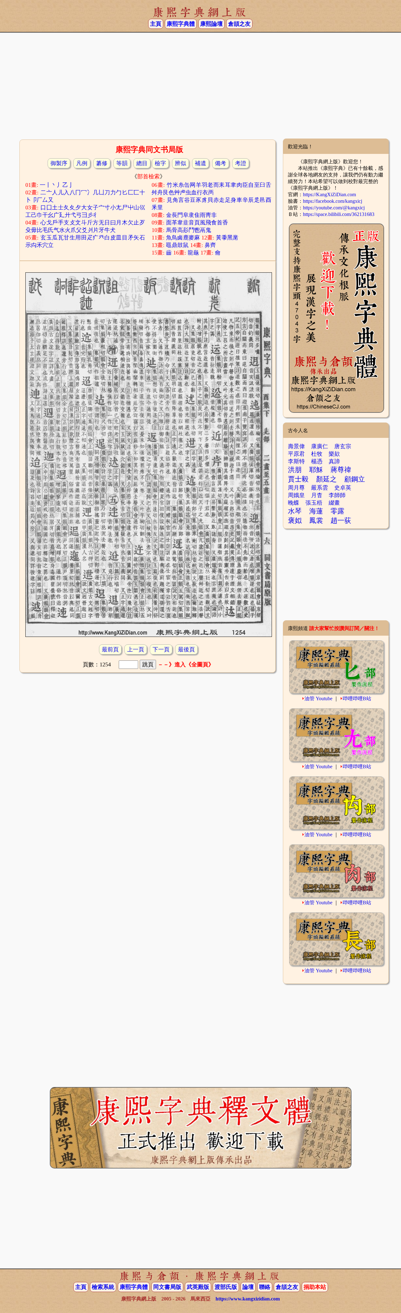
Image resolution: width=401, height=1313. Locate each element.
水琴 (295, 511)
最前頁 (110, 649)
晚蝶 (293, 503)
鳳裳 (316, 520)
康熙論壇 (211, 24)
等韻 (122, 163)
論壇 (248, 1287)
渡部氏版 (226, 1287)
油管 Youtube (318, 698)
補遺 (200, 163)
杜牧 (316, 454)
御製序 (58, 163)
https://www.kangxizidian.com (248, 1298)
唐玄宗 (342, 446)
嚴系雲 (319, 488)
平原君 (296, 454)
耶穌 (316, 470)
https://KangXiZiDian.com (329, 194)
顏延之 (326, 479)
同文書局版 (167, 1287)
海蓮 (316, 511)
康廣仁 (319, 446)
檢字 (160, 163)
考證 (240, 163)
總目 (142, 163)
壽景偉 (296, 446)
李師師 (337, 495)
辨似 (180, 163)
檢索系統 (103, 1287)
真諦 (334, 461)
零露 (337, 511)
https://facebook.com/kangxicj (332, 201)
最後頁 (186, 649)
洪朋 (295, 470)
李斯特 (296, 461)
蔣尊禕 (341, 470)
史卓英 (342, 488)
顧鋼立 (354, 479)
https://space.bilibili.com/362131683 (338, 214)
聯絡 (264, 1287)
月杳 (316, 495)
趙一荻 (341, 520)
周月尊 (296, 488)
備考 (220, 163)
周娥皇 (296, 495)
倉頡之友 (239, 24)
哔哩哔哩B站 (357, 698)
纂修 (101, 163)
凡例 (81, 163)
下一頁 (161, 649)
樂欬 (334, 454)
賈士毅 (298, 479)
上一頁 (135, 649)
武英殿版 (198, 1287)
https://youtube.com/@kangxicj (334, 207)
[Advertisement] (200, 88)
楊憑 (316, 461)
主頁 (155, 24)
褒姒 (295, 520)
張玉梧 (313, 503)
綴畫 (334, 503)
